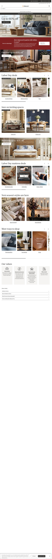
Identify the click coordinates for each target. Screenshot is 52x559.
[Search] (1, 8)
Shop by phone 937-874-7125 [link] (45, 3)
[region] (25, 556)
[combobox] (26, 8)
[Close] (49, 556)
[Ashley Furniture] (26, 6)
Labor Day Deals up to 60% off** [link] (25, 11)
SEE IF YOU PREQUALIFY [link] (42, 43)
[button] (35, 1)
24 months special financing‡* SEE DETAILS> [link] (25, 13)
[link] (49, 6)
